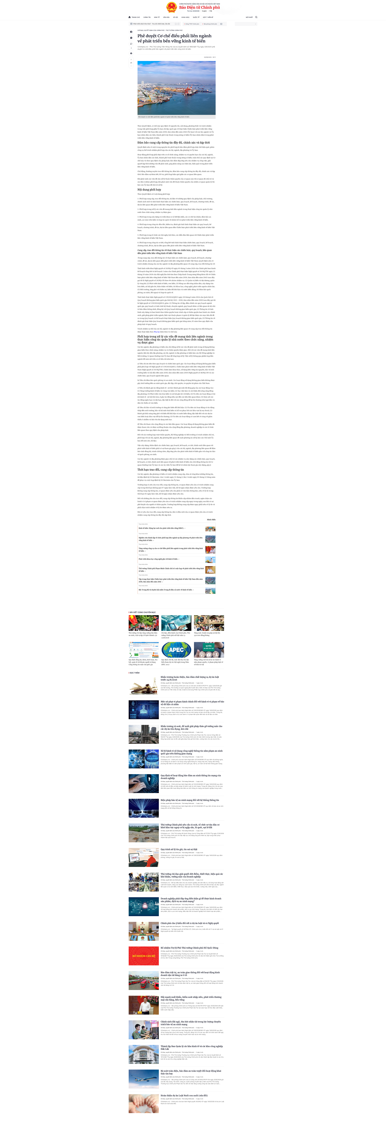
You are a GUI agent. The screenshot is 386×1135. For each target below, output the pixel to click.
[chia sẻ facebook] (131, 31)
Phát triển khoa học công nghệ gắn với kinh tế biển (158, 559)
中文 (210, 11)
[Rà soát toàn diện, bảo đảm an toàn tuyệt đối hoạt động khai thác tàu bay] (144, 1079)
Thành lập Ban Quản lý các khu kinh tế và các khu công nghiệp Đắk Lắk (192, 1047)
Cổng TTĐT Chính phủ (192, 24)
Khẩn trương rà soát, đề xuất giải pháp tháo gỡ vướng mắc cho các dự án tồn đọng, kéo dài (191, 727)
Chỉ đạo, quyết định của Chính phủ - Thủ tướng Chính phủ (160, 30)
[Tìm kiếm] (256, 17)
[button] (176, 24)
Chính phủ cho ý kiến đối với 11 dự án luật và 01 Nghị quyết (190, 923)
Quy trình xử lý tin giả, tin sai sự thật (179, 849)
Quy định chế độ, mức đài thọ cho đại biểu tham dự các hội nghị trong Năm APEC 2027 (175, 662)
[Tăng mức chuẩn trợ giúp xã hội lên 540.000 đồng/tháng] (209, 623)
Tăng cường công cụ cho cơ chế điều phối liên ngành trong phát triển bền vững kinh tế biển (171, 549)
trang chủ (136, 17)
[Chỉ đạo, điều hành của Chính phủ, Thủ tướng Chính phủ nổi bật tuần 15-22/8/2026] (176, 623)
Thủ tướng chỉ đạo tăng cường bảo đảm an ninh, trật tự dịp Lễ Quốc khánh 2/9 (143, 634)
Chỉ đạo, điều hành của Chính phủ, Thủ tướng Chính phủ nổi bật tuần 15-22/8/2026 (175, 635)
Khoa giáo (185, 17)
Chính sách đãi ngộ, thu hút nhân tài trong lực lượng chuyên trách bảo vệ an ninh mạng (191, 1023)
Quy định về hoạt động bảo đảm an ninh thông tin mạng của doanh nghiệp (191, 776)
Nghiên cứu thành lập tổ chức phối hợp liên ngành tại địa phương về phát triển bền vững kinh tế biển (170, 539)
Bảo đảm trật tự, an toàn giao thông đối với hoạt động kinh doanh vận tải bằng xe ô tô (190, 973)
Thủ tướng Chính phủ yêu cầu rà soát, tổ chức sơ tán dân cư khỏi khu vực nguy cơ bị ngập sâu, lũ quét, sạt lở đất (190, 826)
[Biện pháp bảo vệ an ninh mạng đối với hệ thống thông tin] (144, 808)
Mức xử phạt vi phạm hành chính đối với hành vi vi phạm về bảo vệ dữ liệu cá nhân (192, 703)
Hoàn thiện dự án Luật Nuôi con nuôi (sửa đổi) (184, 1095)
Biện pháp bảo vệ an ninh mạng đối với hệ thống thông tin (190, 800)
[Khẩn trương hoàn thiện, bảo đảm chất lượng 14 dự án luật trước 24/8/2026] (144, 685)
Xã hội (175, 17)
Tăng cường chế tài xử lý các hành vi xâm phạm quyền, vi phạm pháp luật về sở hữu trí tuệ (208, 662)
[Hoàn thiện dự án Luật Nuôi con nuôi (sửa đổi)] (144, 1103)
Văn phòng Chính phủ (210, 24)
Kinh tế (157, 17)
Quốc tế (196, 17)
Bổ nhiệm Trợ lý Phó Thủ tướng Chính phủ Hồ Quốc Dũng (189, 948)
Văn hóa (166, 17)
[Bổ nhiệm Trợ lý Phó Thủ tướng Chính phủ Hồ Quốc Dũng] (144, 955)
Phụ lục (157, 332)
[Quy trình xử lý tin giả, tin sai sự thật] (144, 857)
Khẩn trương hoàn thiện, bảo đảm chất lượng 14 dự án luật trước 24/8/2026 (190, 678)
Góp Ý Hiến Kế (208, 17)
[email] (221, 24)
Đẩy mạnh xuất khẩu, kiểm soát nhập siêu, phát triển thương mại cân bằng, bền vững (191, 998)
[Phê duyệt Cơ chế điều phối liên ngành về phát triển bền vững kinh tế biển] (177, 88)
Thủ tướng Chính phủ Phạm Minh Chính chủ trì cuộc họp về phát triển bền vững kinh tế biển (171, 569)
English (204, 11)
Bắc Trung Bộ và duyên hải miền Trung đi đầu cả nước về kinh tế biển (165, 590)
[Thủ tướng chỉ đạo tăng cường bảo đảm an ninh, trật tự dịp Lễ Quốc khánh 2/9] (144, 623)
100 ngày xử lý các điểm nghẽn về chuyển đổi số (149, 24)
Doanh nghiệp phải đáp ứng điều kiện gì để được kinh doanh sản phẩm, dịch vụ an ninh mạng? (191, 900)
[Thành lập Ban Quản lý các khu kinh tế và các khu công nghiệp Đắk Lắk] (144, 1054)
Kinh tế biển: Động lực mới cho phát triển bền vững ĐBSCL (161, 528)
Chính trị (146, 17)
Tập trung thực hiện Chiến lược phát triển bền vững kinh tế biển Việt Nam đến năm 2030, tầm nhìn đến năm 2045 (171, 580)
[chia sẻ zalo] (131, 37)
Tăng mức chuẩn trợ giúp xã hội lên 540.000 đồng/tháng (207, 634)
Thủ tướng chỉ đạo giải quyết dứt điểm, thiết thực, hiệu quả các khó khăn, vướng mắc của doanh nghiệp (192, 875)
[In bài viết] (131, 53)
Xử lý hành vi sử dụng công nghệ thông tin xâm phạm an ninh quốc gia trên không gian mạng (192, 752)
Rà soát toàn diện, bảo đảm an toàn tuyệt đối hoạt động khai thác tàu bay (191, 1072)
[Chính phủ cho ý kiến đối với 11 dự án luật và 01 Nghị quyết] (144, 931)
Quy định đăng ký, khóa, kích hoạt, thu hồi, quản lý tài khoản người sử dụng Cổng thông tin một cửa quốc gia (143, 662)
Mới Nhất (249, 17)
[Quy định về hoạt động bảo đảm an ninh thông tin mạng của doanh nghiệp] (144, 783)
